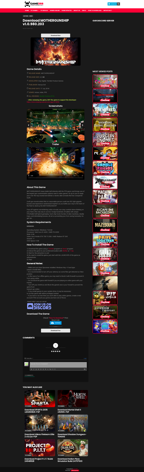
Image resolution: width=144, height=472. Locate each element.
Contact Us (113, 4)
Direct (64, 249)
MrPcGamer (75, 470)
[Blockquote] (45, 369)
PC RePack (44, 10)
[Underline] (36, 369)
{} (52, 369)
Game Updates (67, 10)
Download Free (55, 330)
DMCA (84, 10)
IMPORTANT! (107, 10)
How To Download (56, 318)
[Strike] (38, 369)
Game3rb (75, 469)
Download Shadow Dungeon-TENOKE (72, 435)
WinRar (65, 251)
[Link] (50, 369)
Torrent (51, 249)
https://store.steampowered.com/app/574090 (43, 102)
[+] (55, 369)
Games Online (55, 10)
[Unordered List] (43, 369)
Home (27, 10)
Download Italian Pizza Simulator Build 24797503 (70, 460)
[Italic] (34, 369)
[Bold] (31, 369)
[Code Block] (48, 369)
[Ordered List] (41, 369)
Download (57, 323)
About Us (77, 10)
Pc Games (28, 406)
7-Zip (72, 251)
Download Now (55, 35)
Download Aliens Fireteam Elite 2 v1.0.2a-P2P (39, 435)
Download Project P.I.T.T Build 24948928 (39, 460)
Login (85, 358)
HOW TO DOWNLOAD (94, 10)
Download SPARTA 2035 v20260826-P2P (36, 410)
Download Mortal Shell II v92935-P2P (69, 410)
